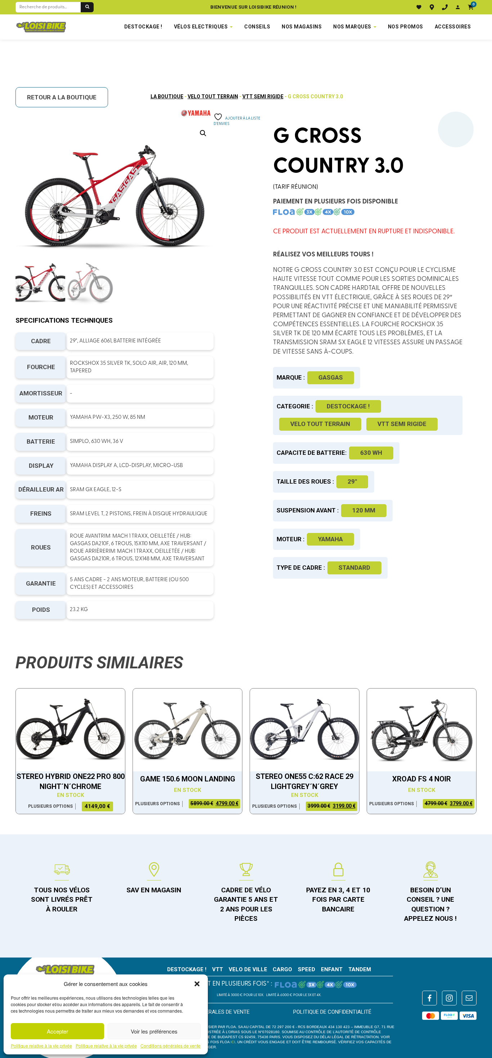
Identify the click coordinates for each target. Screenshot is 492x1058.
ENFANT (332, 969)
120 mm (363, 510)
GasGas (330, 377)
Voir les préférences (154, 1031)
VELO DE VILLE (248, 969)
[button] (197, 983)
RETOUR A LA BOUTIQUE (62, 97)
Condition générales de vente (208, 1012)
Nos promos (405, 27)
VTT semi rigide (262, 96)
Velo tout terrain (213, 96)
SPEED (306, 969)
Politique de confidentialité (332, 1012)
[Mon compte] (458, 7)
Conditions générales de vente (170, 1046)
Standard (354, 567)
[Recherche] (87, 7)
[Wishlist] (419, 7)
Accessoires (453, 27)
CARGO (282, 969)
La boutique (167, 96)
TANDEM (359, 969)
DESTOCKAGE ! (143, 27)
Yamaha (330, 539)
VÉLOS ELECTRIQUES (201, 27)
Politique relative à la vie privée (41, 1046)
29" (352, 481)
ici (233, 1042)
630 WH (371, 452)
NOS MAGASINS (302, 27)
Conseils (257, 27)
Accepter (57, 1031)
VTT (217, 969)
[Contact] (445, 7)
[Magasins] (432, 7)
